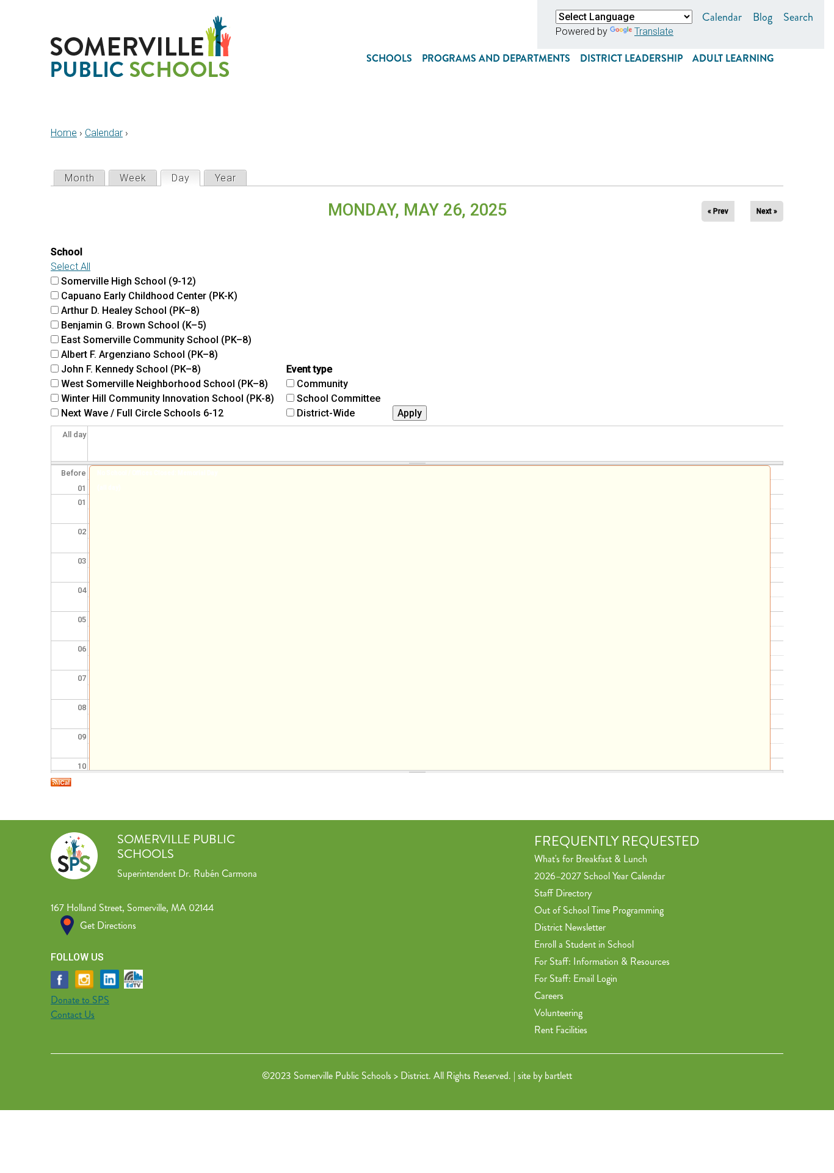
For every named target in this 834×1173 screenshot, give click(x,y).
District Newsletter (570, 927)
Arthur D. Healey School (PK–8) (130, 310)
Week (133, 178)
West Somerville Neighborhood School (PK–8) (164, 384)
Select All (70, 266)
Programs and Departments (496, 58)
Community (322, 384)
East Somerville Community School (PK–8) (156, 340)
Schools (389, 58)
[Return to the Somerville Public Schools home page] (141, 73)
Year (225, 178)
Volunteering (558, 1013)
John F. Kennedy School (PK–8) (131, 369)
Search (798, 17)
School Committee (338, 398)
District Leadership (631, 58)
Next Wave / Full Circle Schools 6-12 (142, 413)
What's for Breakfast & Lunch (590, 859)
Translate (653, 31)
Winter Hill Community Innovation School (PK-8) (167, 398)
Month (80, 178)
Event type (309, 369)
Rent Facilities (560, 1030)
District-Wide (326, 413)
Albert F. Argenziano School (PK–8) (139, 354)
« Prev (718, 211)
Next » (766, 211)
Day (186, 178)
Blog (762, 17)
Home (64, 133)
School (66, 252)
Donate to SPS (80, 1000)
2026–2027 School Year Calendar (599, 876)
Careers (549, 996)
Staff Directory (563, 893)
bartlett (558, 1076)
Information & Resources (621, 961)
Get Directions (108, 925)
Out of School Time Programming (599, 910)
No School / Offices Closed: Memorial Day (157, 473)
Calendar (722, 17)
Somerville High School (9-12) (128, 281)
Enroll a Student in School (584, 944)
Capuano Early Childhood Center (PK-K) (149, 296)
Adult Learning (733, 58)
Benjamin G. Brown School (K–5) (133, 325)
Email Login (595, 978)
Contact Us (73, 1015)
